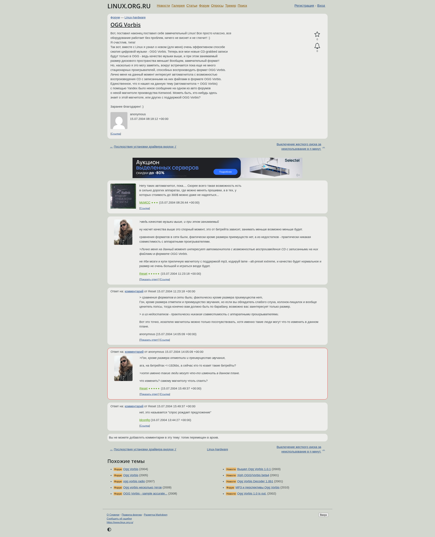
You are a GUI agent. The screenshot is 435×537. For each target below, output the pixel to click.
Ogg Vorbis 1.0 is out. (251, 493)
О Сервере (113, 514)
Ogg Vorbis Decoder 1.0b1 (255, 481)
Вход (321, 5)
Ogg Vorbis (130, 469)
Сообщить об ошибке (119, 518)
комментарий (134, 291)
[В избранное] (317, 34)
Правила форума (132, 514)
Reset (143, 273)
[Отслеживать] (317, 45)
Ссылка (115, 133)
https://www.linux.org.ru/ (120, 522)
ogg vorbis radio (134, 481)
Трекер (230, 5)
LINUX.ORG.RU (129, 6)
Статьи (191, 5)
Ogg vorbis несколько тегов (142, 487)
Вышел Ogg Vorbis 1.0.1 (254, 469)
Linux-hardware (135, 17)
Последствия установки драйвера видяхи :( (145, 146)
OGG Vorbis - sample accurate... (145, 493)
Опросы (217, 5)
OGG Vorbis (125, 24)
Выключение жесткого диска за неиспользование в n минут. (299, 147)
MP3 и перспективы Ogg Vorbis (258, 487)
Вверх (323, 514)
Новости (163, 5)
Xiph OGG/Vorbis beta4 (253, 475)
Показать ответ (149, 279)
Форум (204, 5)
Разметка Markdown (155, 514)
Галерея (178, 5)
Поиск (242, 5)
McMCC (144, 202)
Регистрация (304, 5)
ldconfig (144, 420)
